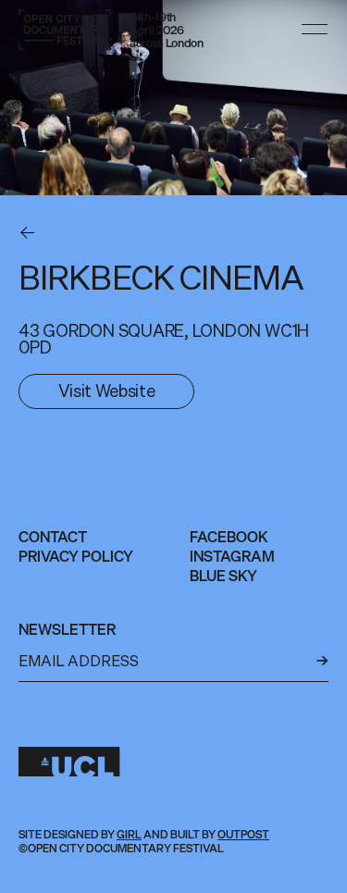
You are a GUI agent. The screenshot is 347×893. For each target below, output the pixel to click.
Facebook (229, 537)
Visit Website (106, 390)
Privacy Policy (76, 556)
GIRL (129, 834)
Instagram (232, 556)
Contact (53, 537)
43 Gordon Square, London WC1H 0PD (164, 338)
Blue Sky (223, 575)
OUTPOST (243, 834)
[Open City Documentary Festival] (65, 30)
